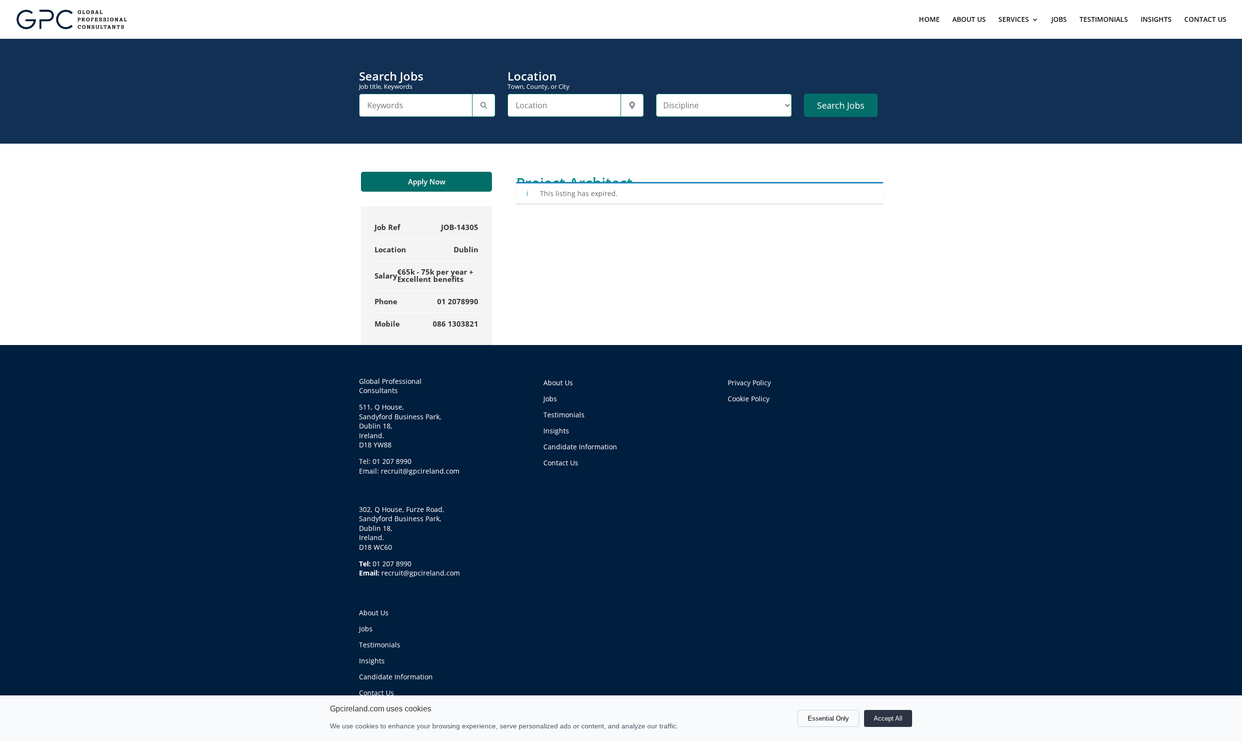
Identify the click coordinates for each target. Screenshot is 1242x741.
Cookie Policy (748, 398)
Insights (372, 660)
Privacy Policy (749, 382)
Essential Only (828, 718)
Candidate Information (396, 676)
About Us (374, 612)
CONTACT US (1205, 20)
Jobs (366, 628)
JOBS (1059, 20)
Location (538, 80)
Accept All (888, 718)
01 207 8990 (392, 563)
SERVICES (1013, 20)
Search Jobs (391, 80)
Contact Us (376, 692)
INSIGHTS (1156, 20)
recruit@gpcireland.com (420, 572)
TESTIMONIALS (1103, 20)
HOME (929, 20)
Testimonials (379, 644)
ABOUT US (969, 20)
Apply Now (426, 181)
